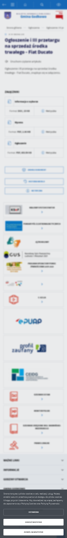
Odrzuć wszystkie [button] (33, 522)
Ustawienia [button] (34, 512)
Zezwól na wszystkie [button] (33, 532)
